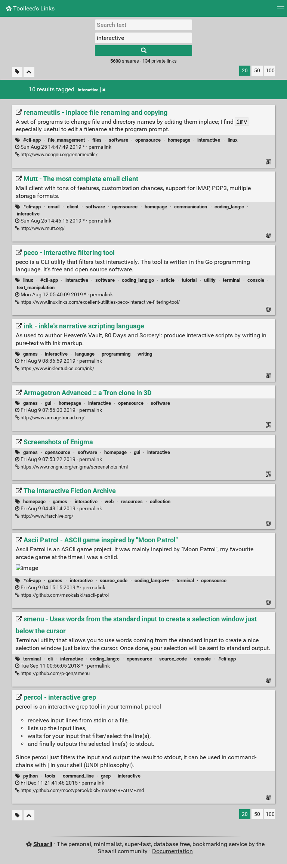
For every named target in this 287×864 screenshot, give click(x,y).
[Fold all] (29, 72)
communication (190, 206)
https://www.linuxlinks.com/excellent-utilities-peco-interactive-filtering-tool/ (99, 302)
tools (50, 776)
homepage (179, 140)
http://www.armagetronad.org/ (51, 417)
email (53, 206)
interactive (88, 89)
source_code (113, 580)
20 (245, 70)
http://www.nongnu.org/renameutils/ (58, 154)
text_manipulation (36, 287)
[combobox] (143, 37)
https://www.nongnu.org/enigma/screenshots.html (73, 467)
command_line (78, 776)
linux (233, 140)
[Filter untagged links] (17, 72)
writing (145, 354)
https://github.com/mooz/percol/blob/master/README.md (81, 790)
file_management (66, 140)
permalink (65, 147)
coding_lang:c (229, 206)
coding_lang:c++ (152, 580)
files (97, 140)
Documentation (172, 851)
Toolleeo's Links (33, 8)
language (85, 354)
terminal (231, 280)
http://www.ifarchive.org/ (46, 516)
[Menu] (280, 10)
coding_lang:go (138, 280)
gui (48, 403)
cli (50, 659)
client (72, 206)
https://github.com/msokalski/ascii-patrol (64, 595)
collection (160, 501)
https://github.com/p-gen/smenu (54, 673)
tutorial (189, 280)
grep (106, 776)
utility (210, 280)
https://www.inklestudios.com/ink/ (56, 368)
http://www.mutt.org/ (42, 228)
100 (270, 70)
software (118, 140)
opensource (148, 140)
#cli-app (32, 140)
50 (257, 70)
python (30, 776)
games (30, 354)
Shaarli (42, 844)
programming (116, 354)
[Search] (143, 50)
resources (132, 501)
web (109, 501)
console (255, 280)
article (168, 280)
